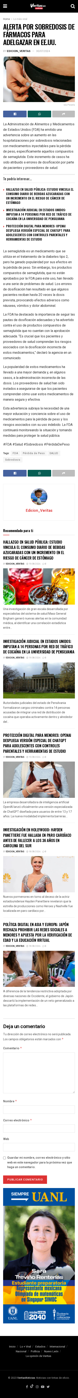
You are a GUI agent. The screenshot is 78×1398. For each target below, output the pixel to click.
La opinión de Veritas (38, 1356)
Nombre (10, 1101)
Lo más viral (20, 19)
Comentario (12, 1048)
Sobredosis (12, 460)
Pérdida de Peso (34, 453)
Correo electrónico (17, 1120)
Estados (40, 1347)
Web (6, 1139)
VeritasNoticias (26, 1378)
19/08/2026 (34, 563)
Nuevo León (51, 1351)
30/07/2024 (43, 51)
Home (6, 19)
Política (35, 1351)
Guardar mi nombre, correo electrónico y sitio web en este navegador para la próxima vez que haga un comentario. (39, 1162)
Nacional (21, 1351)
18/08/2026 (34, 851)
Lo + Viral (25, 1347)
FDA (15, 453)
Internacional (57, 1347)
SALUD (54, 453)
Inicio (12, 1347)
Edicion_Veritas (18, 51)
